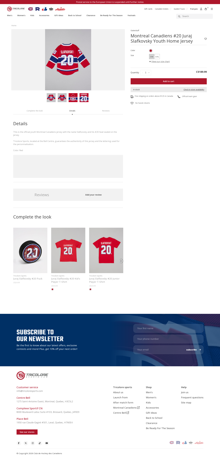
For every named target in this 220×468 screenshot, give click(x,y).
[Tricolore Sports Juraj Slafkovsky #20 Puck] (30, 250)
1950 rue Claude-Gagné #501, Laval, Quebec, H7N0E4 (45, 422)
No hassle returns (142, 103)
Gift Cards (148, 9)
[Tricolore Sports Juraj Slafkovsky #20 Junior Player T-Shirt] (106, 250)
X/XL (157, 57)
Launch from (120, 397)
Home (13, 25)
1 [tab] (67, 298)
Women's (21, 15)
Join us (184, 392)
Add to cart (168, 81)
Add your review (93, 194)
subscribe (191, 349)
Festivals (131, 15)
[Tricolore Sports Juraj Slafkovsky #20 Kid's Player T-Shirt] (68, 250)
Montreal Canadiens (125, 407)
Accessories (44, 15)
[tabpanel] (68, 59)
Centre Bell (120, 412)
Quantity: (135, 72)
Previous (14, 261)
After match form (123, 402)
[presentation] (51, 97)
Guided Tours (179, 9)
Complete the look (35, 110)
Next (122, 261)
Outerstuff (135, 30)
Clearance (90, 15)
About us (118, 392)
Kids (32, 15)
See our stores (27, 432)
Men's (9, 15)
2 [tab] (69, 298)
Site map (186, 402)
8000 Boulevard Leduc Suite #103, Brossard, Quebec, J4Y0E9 (48, 412)
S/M (151, 57)
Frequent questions (192, 397)
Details (72, 110)
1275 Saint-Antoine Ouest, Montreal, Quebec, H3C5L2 (45, 401)
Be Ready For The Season (111, 15)
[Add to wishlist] (205, 38)
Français (194, 9)
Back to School (74, 15)
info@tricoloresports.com (30, 390)
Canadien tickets (162, 9)
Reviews (106, 110)
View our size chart (160, 61)
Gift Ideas (58, 15)
